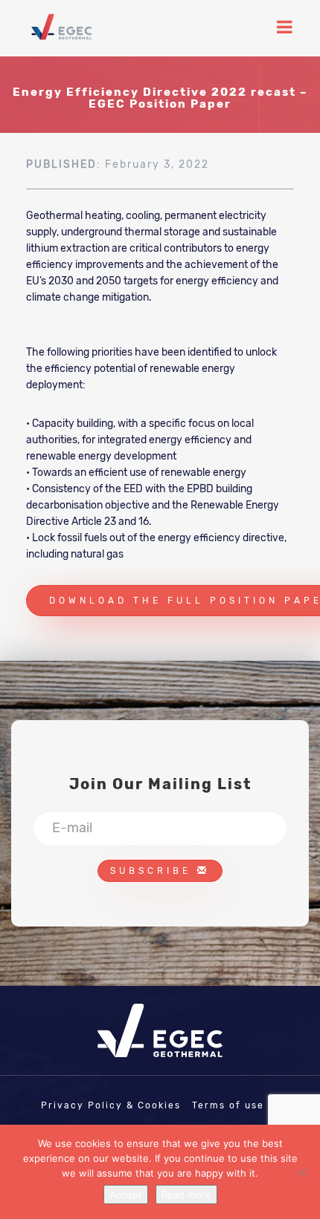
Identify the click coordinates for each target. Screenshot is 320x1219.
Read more (186, 1194)
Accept (125, 1194)
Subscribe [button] (153, 871)
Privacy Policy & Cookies (111, 1105)
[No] (301, 1172)
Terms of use (228, 1105)
